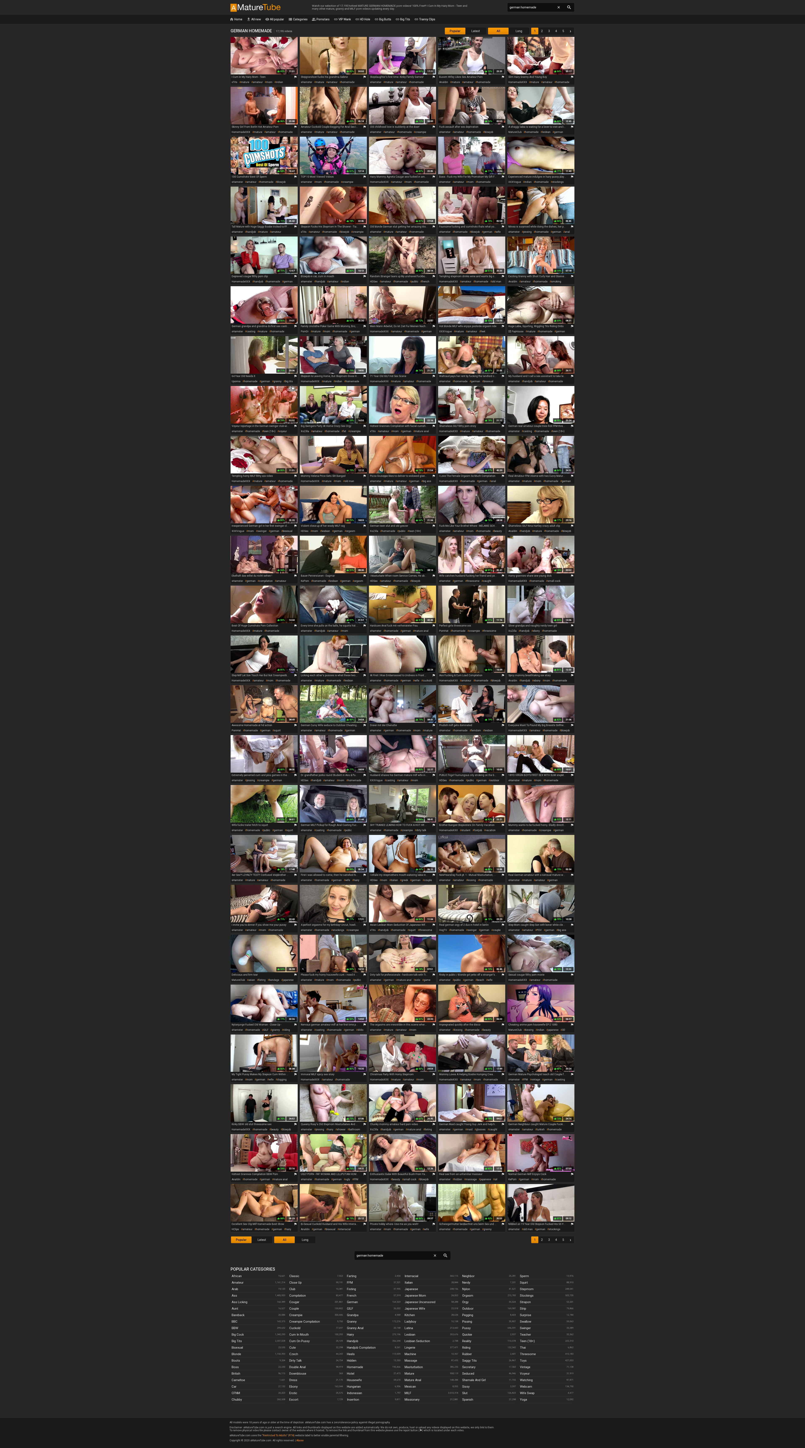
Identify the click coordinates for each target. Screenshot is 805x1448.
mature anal (422, 431)
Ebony (293, 1386)
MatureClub (515, 132)
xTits (234, 82)
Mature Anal (413, 1380)
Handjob (352, 1341)
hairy (356, 880)
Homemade (355, 1367)
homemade (347, 82)
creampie (420, 132)
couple (428, 880)
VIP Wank (342, 19)
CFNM (236, 1393)
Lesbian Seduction (417, 1341)
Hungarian (354, 1386)
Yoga (523, 1399)
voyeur (283, 431)
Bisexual (237, 1347)
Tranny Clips (424, 19)
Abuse (300, 1440)
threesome (473, 581)
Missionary (412, 1399)
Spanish (467, 1399)
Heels (351, 1354)
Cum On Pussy (299, 1341)
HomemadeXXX (517, 82)
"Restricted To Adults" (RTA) (278, 1435)
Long (519, 31)
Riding (466, 1347)
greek (404, 880)
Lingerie (410, 1347)
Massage (411, 1360)
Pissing (467, 1321)
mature (245, 82)
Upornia (236, 381)
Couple (294, 1308)
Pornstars (321, 19)
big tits (289, 381)
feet (483, 331)
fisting (262, 980)
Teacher (525, 1334)
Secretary (468, 1367)
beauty (498, 531)
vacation (491, 830)
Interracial (411, 1276)
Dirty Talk (295, 1360)
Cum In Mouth (299, 1334)
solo (417, 980)
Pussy (466, 1328)
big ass (427, 481)
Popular (455, 31)
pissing (527, 231)
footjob (478, 830)
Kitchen (410, 1315)
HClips (235, 1229)
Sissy (466, 1386)
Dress (293, 1380)
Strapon (525, 1302)
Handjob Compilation (361, 1347)
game (427, 980)
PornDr (305, 331)
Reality (466, 1341)
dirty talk (421, 830)
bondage (274, 980)
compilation (266, 581)
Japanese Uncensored (420, 1302)
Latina (409, 1328)
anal (567, 231)
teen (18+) (269, 431)
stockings (558, 182)
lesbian (546, 132)
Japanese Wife (415, 1308)
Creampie (296, 1315)
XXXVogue (514, 182)
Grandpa (352, 1315)
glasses (481, 1129)
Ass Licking (239, 1302)
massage (471, 1179)
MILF (408, 1393)
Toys (523, 1360)
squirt (277, 730)
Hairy (350, 1334)
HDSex (374, 281)
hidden (458, 1179)
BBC (235, 1321)
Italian (409, 1282)
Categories (298, 19)
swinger (262, 531)
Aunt (235, 1308)
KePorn (305, 581)
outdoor (494, 780)
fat (344, 431)
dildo (360, 1029)
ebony (536, 630)
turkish (541, 1129)
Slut (464, 1393)
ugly (347, 1179)
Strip (523, 1308)
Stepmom (527, 1289)
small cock (554, 581)
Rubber (467, 1354)
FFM (525, 1079)
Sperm (524, 1276)
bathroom (354, 1129)
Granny (352, 1321)
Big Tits (402, 19)
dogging (282, 1079)
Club (292, 1289)
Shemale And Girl (474, 1380)
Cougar (294, 1302)
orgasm (350, 531)
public (415, 281)
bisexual (488, 381)
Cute (292, 1347)
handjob (251, 231)
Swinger (525, 1328)
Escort (293, 1399)
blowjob (488, 132)
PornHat (443, 630)
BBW (235, 1328)
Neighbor (468, 1276)
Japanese (411, 1289)
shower (341, 1129)
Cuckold (294, 1328)
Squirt (524, 1282)
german (558, 132)
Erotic (293, 1393)
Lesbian (410, 1334)
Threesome (528, 1354)
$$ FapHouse (515, 331)
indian (279, 82)
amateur (258, 82)
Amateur (238, 1282)
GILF (266, 1029)
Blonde (236, 1354)
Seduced (468, 1373)
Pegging (467, 1315)
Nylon (466, 1289)
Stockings (527, 1295)
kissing (471, 880)
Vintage (525, 1367)
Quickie (467, 1334)
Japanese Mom (415, 1295)
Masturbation (414, 1367)
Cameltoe (238, 1380)
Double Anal (297, 1367)
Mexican (410, 1386)
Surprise (525, 1315)
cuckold (427, 680)
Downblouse (297, 1373)
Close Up (295, 1282)
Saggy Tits (469, 1360)
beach (480, 980)
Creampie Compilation (304, 1321)
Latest (475, 31)
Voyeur (525, 1373)
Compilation (297, 1295)
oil (496, 1179)
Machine (410, 1354)
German (352, 1302)
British (236, 1373)
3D (563, 1029)
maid (470, 1129)
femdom (476, 730)
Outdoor (468, 1308)
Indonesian (354, 1393)
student (465, 830)
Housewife (354, 1380)
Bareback (238, 1315)
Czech (293, 1354)
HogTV (443, 930)
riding (286, 1029)
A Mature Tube (255, 7)
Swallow (525, 1321)
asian (251, 980)
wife (498, 231)
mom (269, 82)
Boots (236, 1360)
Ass (234, 1295)
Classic (294, 1276)
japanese (288, 980)
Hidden (351, 1360)
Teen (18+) (527, 1341)
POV (539, 930)
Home (236, 19)
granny (278, 381)
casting (251, 331)
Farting (351, 1276)
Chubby (237, 1399)
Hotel (350, 1373)
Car (234, 1386)
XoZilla (305, 431)
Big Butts (382, 19)
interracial (345, 1229)
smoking (556, 281)
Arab (235, 1289)
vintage (535, 1079)
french (425, 281)
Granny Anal (355, 1328)
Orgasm (467, 1295)
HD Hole (362, 19)
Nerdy (466, 1282)
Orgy (465, 1302)
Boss (235, 1367)
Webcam (526, 1386)
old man (496, 281)
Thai (523, 1347)
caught (487, 581)
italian (394, 880)
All (498, 31)
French (351, 1295)
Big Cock (238, 1334)
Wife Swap (527, 1393)
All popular (274, 19)
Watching (526, 1380)
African (237, 1276)
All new (254, 19)
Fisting (351, 1289)
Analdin (443, 82)
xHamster (306, 82)
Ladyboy (410, 1321)
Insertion (353, 1399)
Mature (409, 1373)
